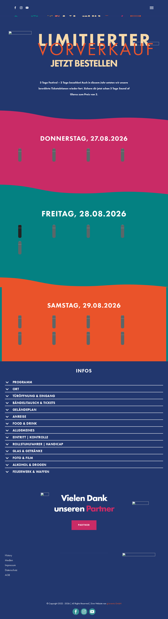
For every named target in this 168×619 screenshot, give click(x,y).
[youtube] (27, 7)
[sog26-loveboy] (19, 338)
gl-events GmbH (114, 603)
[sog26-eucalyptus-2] (54, 338)
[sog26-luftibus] (88, 338)
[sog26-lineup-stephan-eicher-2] (19, 155)
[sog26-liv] (19, 247)
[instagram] (21, 7)
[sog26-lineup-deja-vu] (122, 155)
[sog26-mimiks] (54, 231)
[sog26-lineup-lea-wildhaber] (54, 155)
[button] (84, 383)
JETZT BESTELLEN (84, 63)
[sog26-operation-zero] (88, 231)
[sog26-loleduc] (19, 231)
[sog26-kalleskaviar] (122, 231)
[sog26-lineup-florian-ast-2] (88, 155)
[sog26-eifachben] (122, 322)
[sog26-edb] (54, 322)
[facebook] (15, 7)
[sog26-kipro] (122, 338)
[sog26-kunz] (19, 322)
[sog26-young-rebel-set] (88, 322)
